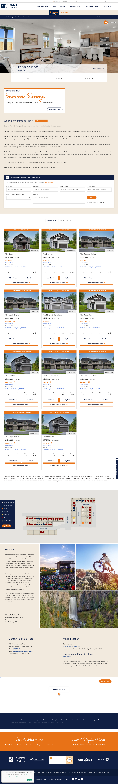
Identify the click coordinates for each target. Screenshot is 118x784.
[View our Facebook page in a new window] (73, 779)
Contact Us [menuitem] (107, 6)
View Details (13, 278)
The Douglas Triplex (88, 254)
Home (2, 17)
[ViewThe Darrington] (59, 240)
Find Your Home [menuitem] (42, 6)
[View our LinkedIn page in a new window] (82, 779)
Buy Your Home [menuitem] (75, 6)
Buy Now (30, 278)
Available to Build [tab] (65, 220)
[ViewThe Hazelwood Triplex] (96, 362)
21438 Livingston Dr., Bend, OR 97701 (15, 450)
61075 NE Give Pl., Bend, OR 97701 (90, 328)
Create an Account (112, 1)
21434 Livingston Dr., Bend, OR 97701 (90, 389)
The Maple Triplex (12, 315)
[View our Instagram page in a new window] (76, 779)
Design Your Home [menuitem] (59, 6)
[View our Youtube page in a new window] (79, 779)
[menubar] (77, 6)
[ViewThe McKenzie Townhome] (59, 301)
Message (35, 194)
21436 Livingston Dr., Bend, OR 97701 (53, 389)
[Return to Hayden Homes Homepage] (9, 6)
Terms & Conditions (48, 779)
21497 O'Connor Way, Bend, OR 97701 (15, 328)
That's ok (29, 780)
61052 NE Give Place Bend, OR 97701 (73, 646)
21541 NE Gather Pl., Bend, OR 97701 (53, 267)
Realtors (80, 1)
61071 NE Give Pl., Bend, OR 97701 (14, 389)
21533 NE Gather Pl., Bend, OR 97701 (53, 450)
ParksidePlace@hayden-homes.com (23, 651)
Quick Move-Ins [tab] (52, 220)
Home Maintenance (87, 1)
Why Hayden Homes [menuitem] (92, 6)
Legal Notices (38, 779)
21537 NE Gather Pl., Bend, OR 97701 (15, 267)
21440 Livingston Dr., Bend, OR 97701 (53, 328)
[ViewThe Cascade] (21, 240)
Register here (49, 182)
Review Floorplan (77, 644)
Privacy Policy (58, 779)
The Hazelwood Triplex (89, 376)
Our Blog (75, 1)
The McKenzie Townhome (53, 315)
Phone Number (91, 186)
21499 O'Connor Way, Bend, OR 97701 (90, 267)
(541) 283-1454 (17, 648)
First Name (9, 186)
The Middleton (11, 376)
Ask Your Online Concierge (117, 468)
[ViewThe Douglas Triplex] (96, 240)
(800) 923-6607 (42, 772)
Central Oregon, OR (11, 17)
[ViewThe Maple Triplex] (21, 301)
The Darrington (48, 254)
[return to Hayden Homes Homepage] (17, 761)
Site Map (66, 779)
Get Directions (67, 656)
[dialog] (18, 776)
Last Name (36, 186)
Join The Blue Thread (98, 1)
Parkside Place (9, 262)
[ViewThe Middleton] (21, 362)
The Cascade (10, 254)
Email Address (64, 186)
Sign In (105, 1)
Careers (70, 1)
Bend (19, 17)
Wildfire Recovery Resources (60, 1)
